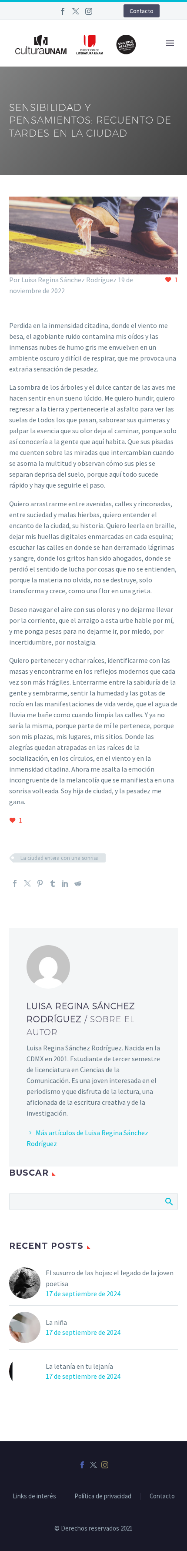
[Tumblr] (52, 883)
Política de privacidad (102, 1496)
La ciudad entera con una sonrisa (59, 858)
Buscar (168, 1201)
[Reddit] (77, 883)
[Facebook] (62, 11)
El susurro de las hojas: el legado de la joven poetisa (110, 1278)
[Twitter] (75, 11)
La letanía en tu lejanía (79, 1366)
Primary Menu (170, 43)
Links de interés (34, 1496)
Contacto (142, 11)
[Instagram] (88, 11)
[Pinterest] (40, 883)
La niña (56, 1322)
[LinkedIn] (65, 883)
